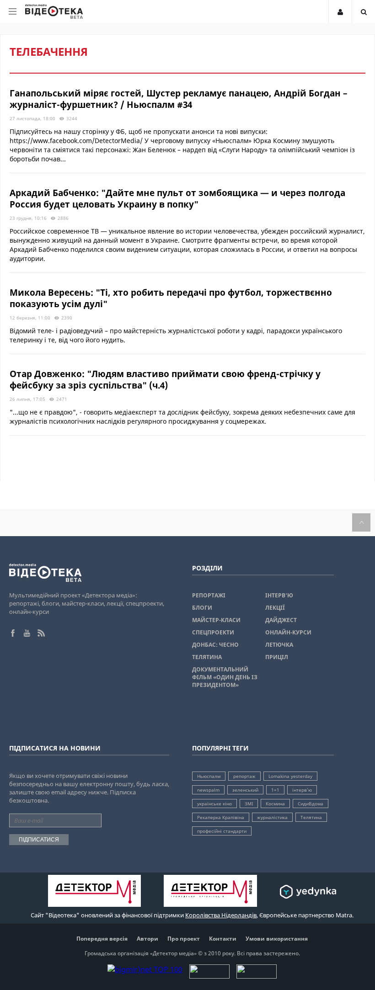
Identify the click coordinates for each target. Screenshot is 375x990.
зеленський (245, 790)
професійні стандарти (221, 831)
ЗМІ (249, 803)
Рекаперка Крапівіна (220, 817)
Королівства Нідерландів (221, 915)
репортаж (244, 776)
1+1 (275, 790)
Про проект (183, 938)
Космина (275, 803)
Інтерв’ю (279, 595)
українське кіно (214, 803)
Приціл (276, 657)
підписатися (39, 839)
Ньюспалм (208, 776)
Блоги (202, 608)
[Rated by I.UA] (209, 976)
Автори (147, 938)
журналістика (272, 817)
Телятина (207, 657)
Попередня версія (102, 938)
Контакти (222, 938)
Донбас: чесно (215, 645)
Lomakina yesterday (290, 776)
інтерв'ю (302, 790)
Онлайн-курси (288, 632)
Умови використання (277, 938)
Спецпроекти (213, 632)
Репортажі (208, 595)
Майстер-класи (216, 620)
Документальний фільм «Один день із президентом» (224, 677)
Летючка (279, 645)
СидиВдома (310, 803)
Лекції (275, 608)
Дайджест (281, 620)
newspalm (208, 790)
